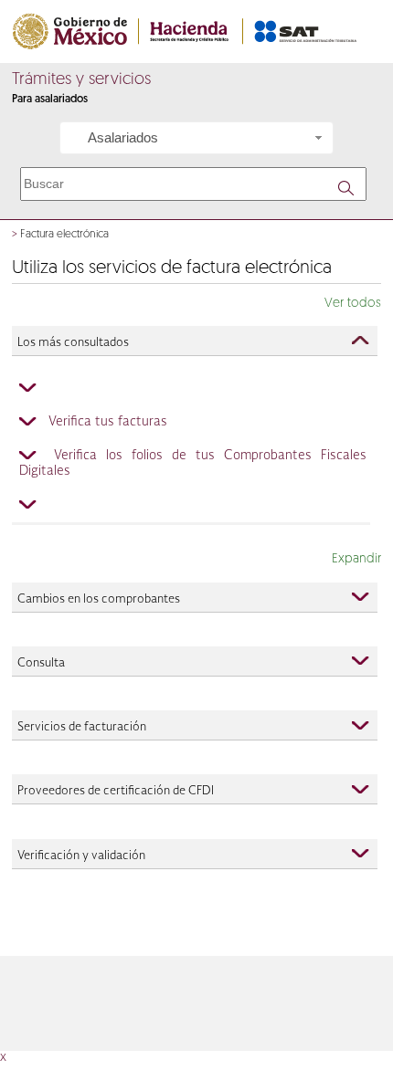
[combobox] (196, 137)
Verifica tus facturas (107, 421)
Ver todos (352, 303)
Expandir (356, 559)
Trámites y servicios (81, 80)
